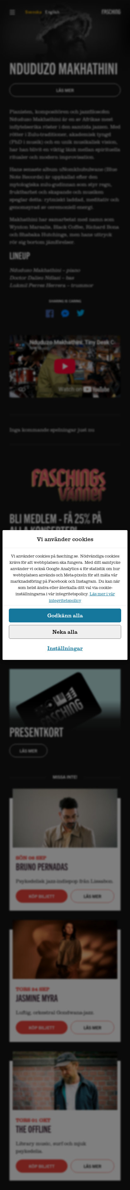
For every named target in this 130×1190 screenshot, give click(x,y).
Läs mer (65, 90)
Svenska (33, 11)
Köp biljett (42, 896)
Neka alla (65, 631)
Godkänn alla (65, 615)
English (52, 11)
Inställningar (65, 648)
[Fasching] (111, 11)
